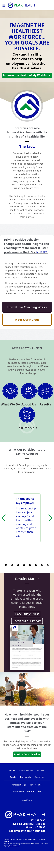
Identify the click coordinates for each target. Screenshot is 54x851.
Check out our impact (27, 621)
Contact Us (39, 777)
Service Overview (25, 770)
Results (13, 777)
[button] (5, 517)
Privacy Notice (36, 784)
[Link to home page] (22, 5)
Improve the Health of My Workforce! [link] (27, 75)
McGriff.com (27, 800)
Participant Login (19, 784)
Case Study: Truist (27, 614)
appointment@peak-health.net (27, 830)
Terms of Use (18, 791)
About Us (41, 770)
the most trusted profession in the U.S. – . (26, 250)
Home (12, 770)
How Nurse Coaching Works (27, 307)
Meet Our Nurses (27, 320)
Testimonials (25, 777)
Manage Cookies (34, 791)
